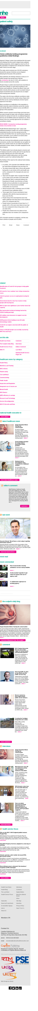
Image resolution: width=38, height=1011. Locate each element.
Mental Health (4, 389)
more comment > (6, 742)
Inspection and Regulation (7, 383)
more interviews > (6, 824)
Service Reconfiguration (7, 401)
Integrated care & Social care (8, 386)
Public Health (4, 380)
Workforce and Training (6, 365)
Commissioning (4, 377)
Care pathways (4, 374)
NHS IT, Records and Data (7, 404)
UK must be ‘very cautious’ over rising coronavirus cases (14, 292)
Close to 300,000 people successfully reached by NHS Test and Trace (14, 330)
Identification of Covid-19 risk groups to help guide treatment (14, 287)
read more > (24, 506)
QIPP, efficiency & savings (7, 395)
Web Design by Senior (7, 981)
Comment (26, 225)
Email (10, 225)
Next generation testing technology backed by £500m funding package (13, 311)
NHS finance (3, 392)
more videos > (5, 416)
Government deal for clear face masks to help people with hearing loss (13, 301)
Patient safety (4, 371)
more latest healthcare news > (9, 480)
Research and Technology (7, 398)
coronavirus (5, 80)
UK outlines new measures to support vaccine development (13, 316)
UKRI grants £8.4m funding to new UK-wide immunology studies (12, 321)
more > (26, 438)
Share (18, 225)
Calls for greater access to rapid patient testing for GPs (14, 297)
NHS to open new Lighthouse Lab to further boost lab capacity (15, 306)
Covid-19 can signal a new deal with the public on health (14, 325)
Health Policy (4, 362)
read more (3, 840)
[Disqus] (15, 254)
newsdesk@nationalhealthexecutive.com (17, 941)
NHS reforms (4, 368)
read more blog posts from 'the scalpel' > (13, 640)
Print (4, 225)
